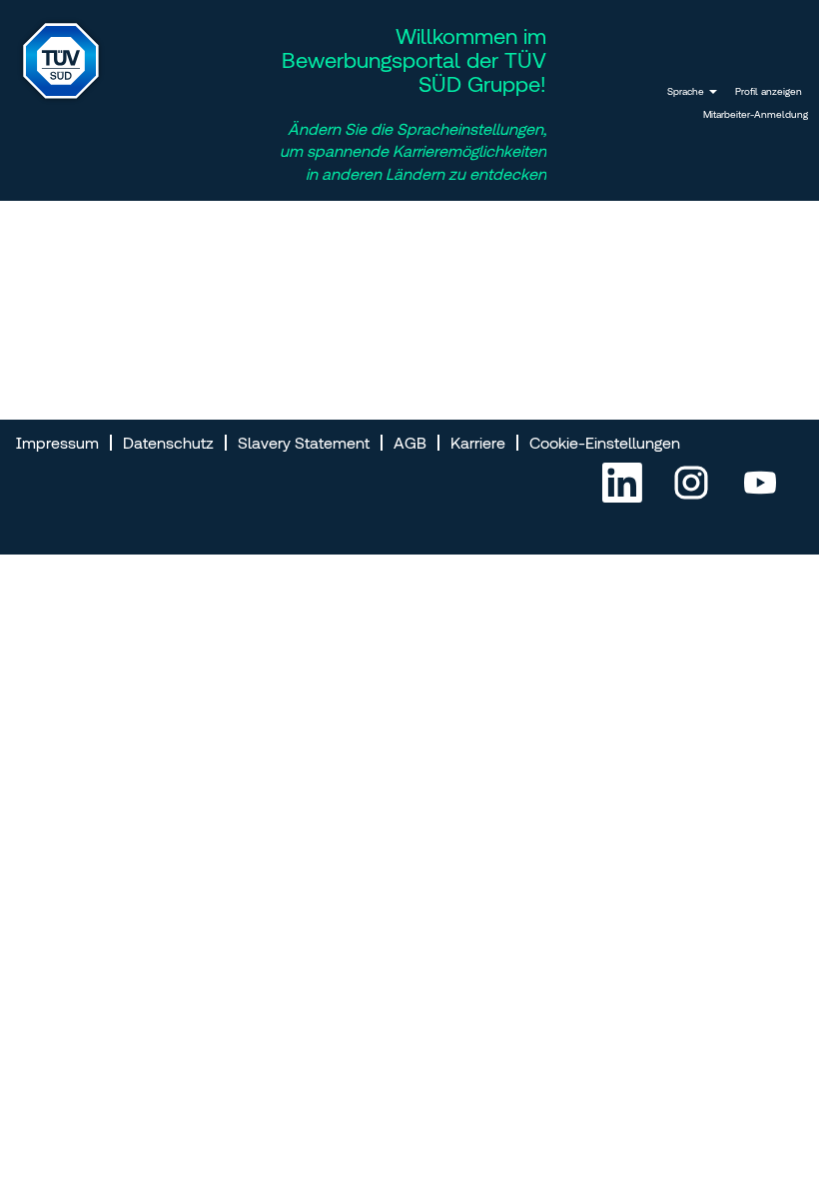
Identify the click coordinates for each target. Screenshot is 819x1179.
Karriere (477, 443)
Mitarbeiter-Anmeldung (755, 114)
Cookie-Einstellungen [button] (604, 443)
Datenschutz (168, 443)
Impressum (57, 443)
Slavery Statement (304, 443)
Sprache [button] (687, 91)
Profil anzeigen (768, 91)
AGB (410, 443)
